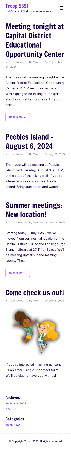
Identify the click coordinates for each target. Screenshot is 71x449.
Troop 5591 (17, 5)
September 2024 (16, 403)
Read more (19, 118)
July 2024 (11, 408)
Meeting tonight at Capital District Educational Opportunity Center (35, 40)
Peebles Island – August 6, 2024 (30, 141)
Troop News (15, 62)
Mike (36, 62)
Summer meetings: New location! (34, 210)
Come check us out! (35, 292)
